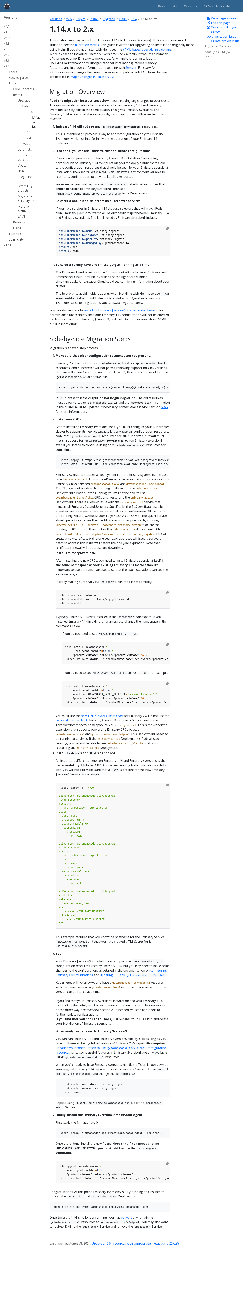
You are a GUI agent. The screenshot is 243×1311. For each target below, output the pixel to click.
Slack (164, 407)
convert (126, 1217)
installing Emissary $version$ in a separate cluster (119, 310)
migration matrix (87, 45)
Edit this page (220, 23)
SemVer (130, 68)
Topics (80, 19)
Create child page (223, 27)
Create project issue (225, 41)
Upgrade (109, 19)
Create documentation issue (221, 34)
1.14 (133, 19)
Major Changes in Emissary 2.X (92, 77)
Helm (123, 19)
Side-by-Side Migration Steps (220, 54)
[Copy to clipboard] (167, 228)
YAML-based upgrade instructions (147, 49)
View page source (223, 18)
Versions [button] (190, 6)
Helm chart (102, 716)
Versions (56, 19)
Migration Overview (218, 46)
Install (94, 19)
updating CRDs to (132, 975)
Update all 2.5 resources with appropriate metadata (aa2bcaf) (135, 1243)
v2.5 (69, 19)
